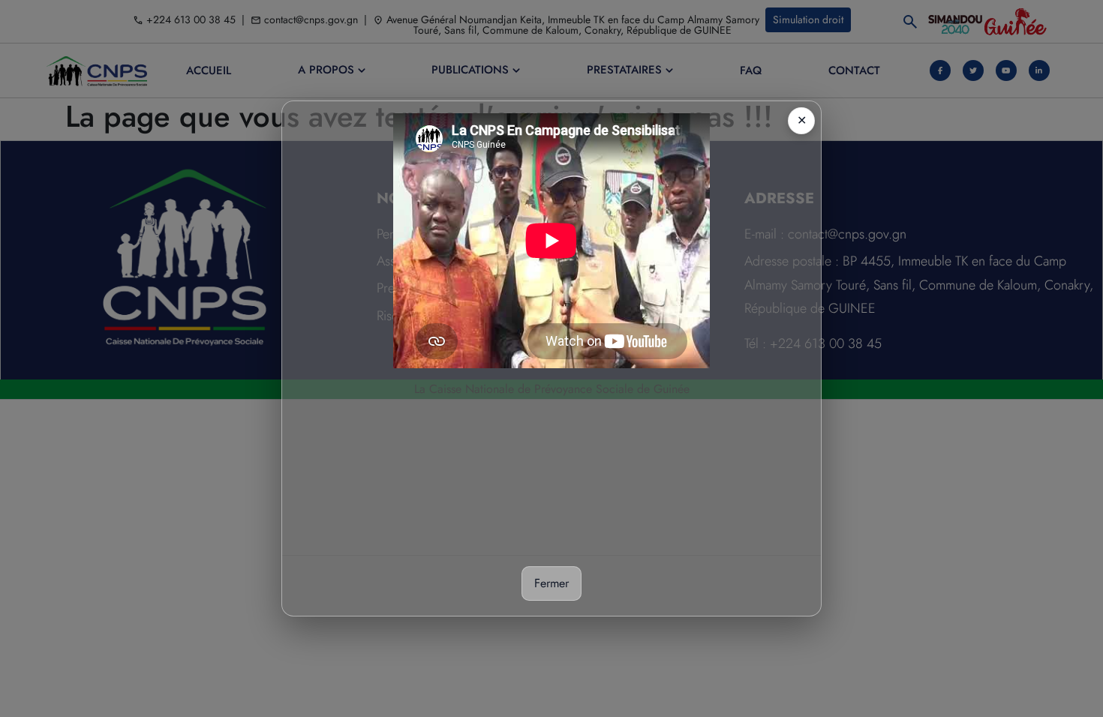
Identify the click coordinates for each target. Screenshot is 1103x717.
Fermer (551, 583)
